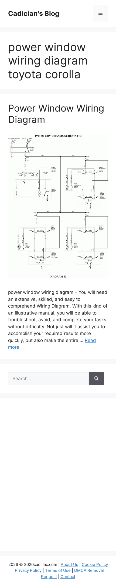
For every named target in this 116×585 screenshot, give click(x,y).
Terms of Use (58, 570)
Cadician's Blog (33, 13)
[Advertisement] (58, 478)
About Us (69, 564)
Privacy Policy (28, 570)
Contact (67, 576)
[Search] (96, 378)
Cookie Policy (95, 564)
